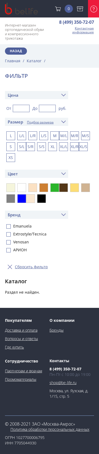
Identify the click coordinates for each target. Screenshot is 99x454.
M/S (85, 135)
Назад (16, 51)
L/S (43, 135)
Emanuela (22, 226)
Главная (12, 60)
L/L (21, 135)
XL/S (83, 146)
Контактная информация (83, 30)
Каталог (34, 60)
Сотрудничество (21, 361)
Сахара (85, 187)
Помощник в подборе (93, 8)
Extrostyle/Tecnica (29, 234)
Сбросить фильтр (31, 266)
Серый (10, 198)
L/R (33, 135)
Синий (21, 198)
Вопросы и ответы (21, 338)
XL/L (63, 146)
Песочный (74, 187)
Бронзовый (43, 187)
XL (53, 146)
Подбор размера (40, 122)
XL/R (75, 146)
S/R (31, 146)
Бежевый (10, 187)
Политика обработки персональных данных (49, 429)
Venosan (21, 242)
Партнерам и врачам (23, 370)
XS (11, 157)
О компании (62, 320)
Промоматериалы (20, 379)
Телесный (30, 198)
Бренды (57, 330)
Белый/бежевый (32, 187)
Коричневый (63, 187)
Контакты (59, 360)
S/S (42, 146)
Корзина (69, 8)
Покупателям (18, 320)
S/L (21, 146)
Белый (21, 187)
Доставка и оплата (81, 9)
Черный (41, 198)
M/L (63, 135)
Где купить (14, 347)
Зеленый (54, 187)
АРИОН (20, 250)
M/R (74, 135)
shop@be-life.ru (63, 382)
